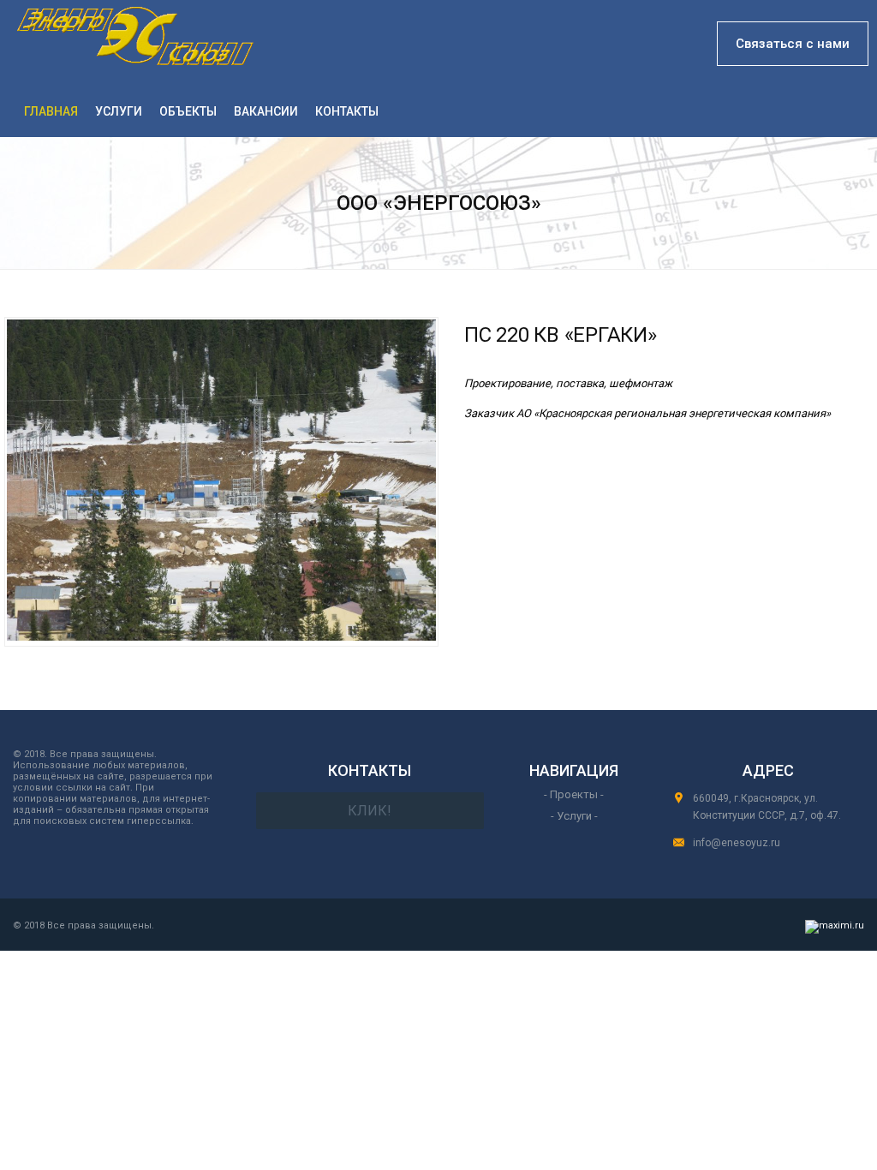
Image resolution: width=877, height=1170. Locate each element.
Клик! (369, 811)
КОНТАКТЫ (347, 111)
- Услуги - (574, 815)
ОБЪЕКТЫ (188, 111)
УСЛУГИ (118, 111)
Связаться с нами (793, 43)
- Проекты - (574, 794)
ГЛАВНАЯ (51, 111)
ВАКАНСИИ (266, 111)
